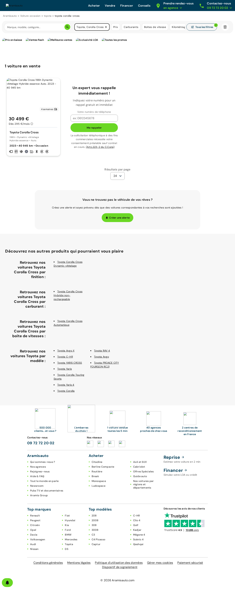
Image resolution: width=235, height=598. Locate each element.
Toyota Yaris (64, 368)
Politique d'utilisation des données (119, 563)
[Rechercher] (67, 27)
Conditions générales (48, 563)
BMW (68, 534)
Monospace (99, 481)
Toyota (69, 544)
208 (94, 515)
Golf (135, 525)
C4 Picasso (98, 539)
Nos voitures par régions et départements (143, 484)
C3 (93, 534)
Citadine (97, 462)
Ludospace (98, 485)
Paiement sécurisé (190, 563)
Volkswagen (37, 539)
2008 (95, 520)
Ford (68, 530)
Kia (67, 525)
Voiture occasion (30, 15)
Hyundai (70, 520)
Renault (35, 515)
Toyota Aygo (101, 356)
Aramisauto (10, 15)
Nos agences (38, 466)
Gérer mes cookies (160, 563)
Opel (33, 530)
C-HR (136, 515)
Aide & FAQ (37, 476)
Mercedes (71, 539)
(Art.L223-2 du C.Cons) (100, 147)
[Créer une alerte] (7, 582)
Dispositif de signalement (119, 567)
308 (94, 525)
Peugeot (35, 520)
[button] (105, 27)
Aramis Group (39, 495)
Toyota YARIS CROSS (69, 362)
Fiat (67, 515)
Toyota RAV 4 (102, 350)
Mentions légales (79, 563)
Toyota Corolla (66, 390)
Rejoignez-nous (40, 471)
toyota (48, 15)
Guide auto (140, 476)
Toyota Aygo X (65, 350)
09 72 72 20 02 (41, 443)
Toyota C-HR (65, 356)
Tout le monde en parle (44, 481)
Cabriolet (139, 466)
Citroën (35, 525)
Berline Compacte (103, 466)
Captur (96, 544)
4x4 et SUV (140, 462)
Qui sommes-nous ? (42, 462)
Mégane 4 (139, 534)
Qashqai (138, 544)
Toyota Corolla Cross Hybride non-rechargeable (68, 295)
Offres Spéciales (143, 471)
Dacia (33, 534)
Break (95, 476)
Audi (33, 544)
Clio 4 (136, 520)
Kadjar (137, 530)
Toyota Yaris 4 (65, 384)
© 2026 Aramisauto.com (117, 580)
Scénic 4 (138, 539)
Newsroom (37, 485)
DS (66, 549)
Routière (97, 471)
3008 (95, 530)
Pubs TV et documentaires (46, 490)
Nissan (34, 549)
